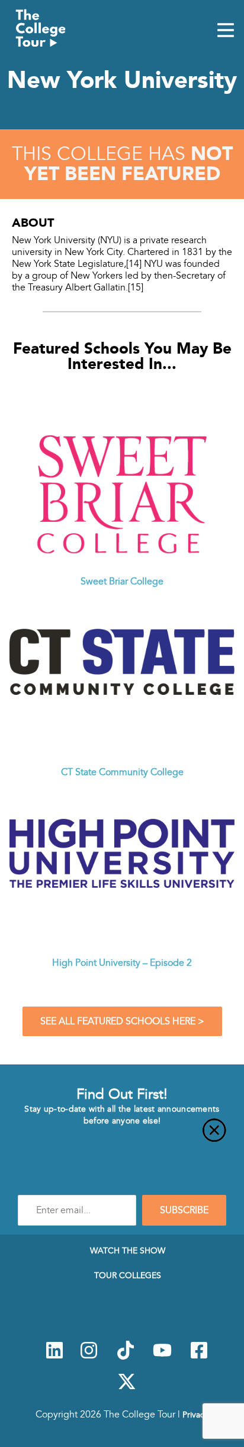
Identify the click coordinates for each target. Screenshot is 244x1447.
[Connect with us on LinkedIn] (54, 1356)
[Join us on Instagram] (88, 1356)
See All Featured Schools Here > (122, 1021)
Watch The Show (127, 1250)
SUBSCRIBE (184, 1210)
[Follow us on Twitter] (126, 1388)
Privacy (195, 1414)
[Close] (122, 1137)
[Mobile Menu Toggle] (225, 31)
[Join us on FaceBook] (199, 1356)
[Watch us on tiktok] (125, 1356)
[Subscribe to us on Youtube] (162, 1356)
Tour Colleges (127, 1275)
